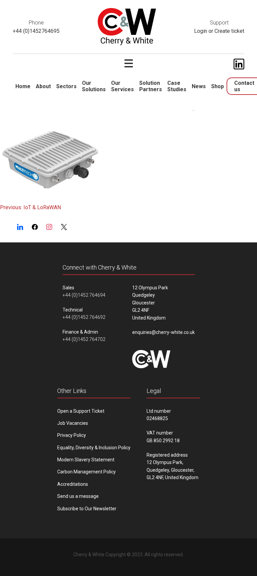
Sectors (66, 86)
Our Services (122, 86)
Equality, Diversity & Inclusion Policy (94, 447)
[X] (64, 227)
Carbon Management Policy (86, 471)
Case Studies (176, 86)
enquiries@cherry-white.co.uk (163, 332)
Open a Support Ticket (80, 411)
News (199, 86)
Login (200, 31)
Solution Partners (150, 86)
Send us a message (78, 496)
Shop (217, 86)
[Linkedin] (20, 227)
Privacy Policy (71, 435)
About (43, 86)
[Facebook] (34, 227)
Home (22, 86)
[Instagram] (49, 227)
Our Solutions (94, 86)
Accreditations (72, 484)
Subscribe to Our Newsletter (86, 508)
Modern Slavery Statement (85, 459)
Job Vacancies (72, 423)
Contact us (244, 86)
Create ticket (229, 31)
